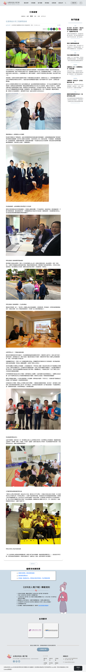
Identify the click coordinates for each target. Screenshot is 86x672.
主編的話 (23, 16)
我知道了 (78, 668)
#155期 (58, 25)
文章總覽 (56, 659)
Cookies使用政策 (8, 669)
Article (43, 16)
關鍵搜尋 (56, 664)
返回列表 (33, 563)
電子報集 (51, 664)
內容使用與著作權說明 (43, 605)
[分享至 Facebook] (51, 29)
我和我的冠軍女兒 (23, 575)
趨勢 (28, 16)
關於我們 (45, 659)
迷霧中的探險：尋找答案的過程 (26, 573)
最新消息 (51, 659)
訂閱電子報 (74, 2)
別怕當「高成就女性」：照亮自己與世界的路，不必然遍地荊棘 (34, 578)
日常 (35, 16)
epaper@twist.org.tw (70, 662)
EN (80, 2)
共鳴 (39, 16)
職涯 (31, 16)
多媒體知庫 (45, 664)
